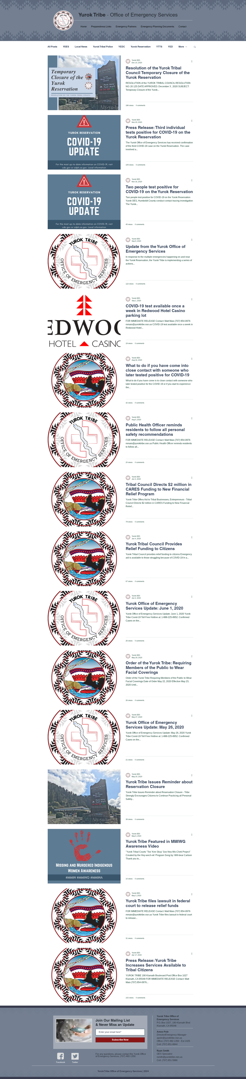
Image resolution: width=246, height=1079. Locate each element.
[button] (157, 26)
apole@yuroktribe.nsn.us (169, 1038)
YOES (66, 46)
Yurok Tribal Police (103, 46)
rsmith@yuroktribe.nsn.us (169, 1057)
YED (170, 46)
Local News (81, 46)
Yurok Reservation (141, 46)
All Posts (52, 46)
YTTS (159, 46)
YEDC (121, 46)
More (181, 46)
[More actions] (192, 61)
